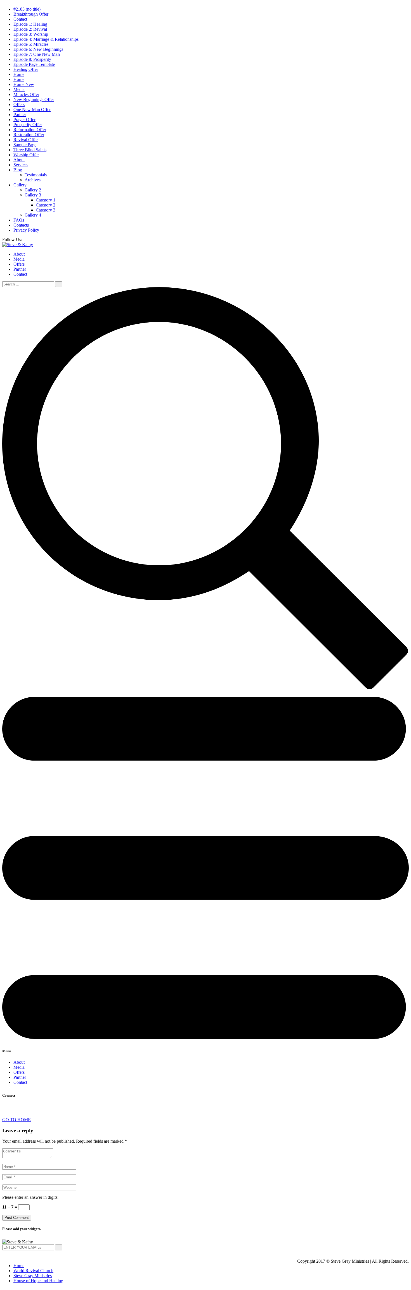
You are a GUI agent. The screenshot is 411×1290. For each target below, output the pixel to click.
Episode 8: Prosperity (32, 59)
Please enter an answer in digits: (30, 1197)
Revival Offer (25, 139)
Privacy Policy (26, 230)
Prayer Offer (24, 119)
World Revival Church (33, 1270)
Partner (19, 114)
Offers (19, 104)
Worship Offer (26, 154)
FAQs (18, 220)
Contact (20, 19)
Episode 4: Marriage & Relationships (46, 39)
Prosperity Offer (27, 124)
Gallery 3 (33, 195)
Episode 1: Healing (30, 24)
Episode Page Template (34, 64)
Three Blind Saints (29, 149)
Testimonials (36, 174)
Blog (17, 169)
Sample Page (24, 144)
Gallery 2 (33, 190)
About (19, 159)
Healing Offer (25, 69)
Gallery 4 (33, 215)
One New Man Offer (32, 109)
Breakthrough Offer (30, 14)
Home (18, 74)
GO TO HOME (16, 1119)
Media (19, 89)
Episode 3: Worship (30, 34)
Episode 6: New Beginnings (38, 49)
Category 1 (45, 200)
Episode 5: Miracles (30, 44)
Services (20, 164)
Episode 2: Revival (30, 29)
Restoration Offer (28, 134)
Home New (23, 84)
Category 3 (45, 210)
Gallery (20, 184)
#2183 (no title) (27, 9)
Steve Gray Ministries (32, 1275)
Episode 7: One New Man (36, 54)
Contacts (21, 225)
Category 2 (45, 205)
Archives (33, 179)
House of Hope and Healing (38, 1280)
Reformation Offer (29, 129)
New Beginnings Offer (33, 99)
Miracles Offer (26, 94)
